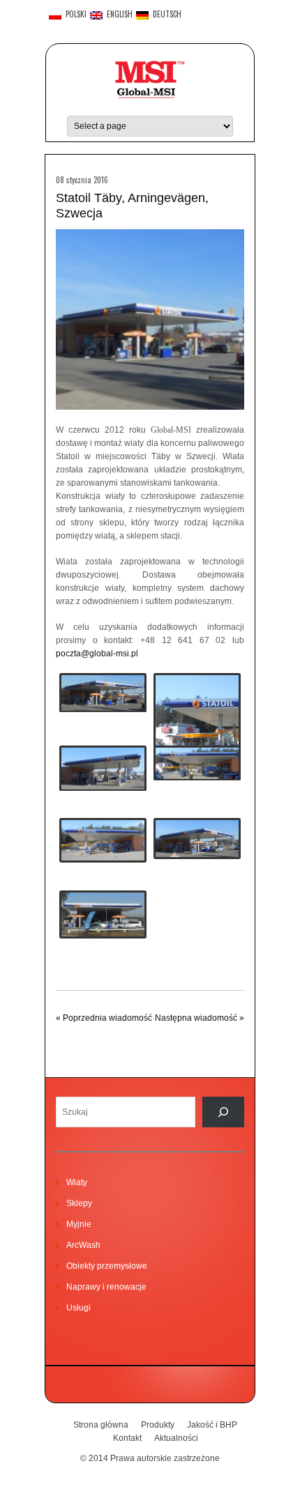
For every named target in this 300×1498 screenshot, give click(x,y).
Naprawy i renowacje (106, 1287)
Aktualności (176, 1438)
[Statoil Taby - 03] (197, 763)
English (118, 14)
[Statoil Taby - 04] (197, 724)
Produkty (157, 1425)
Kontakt (127, 1438)
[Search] (223, 1112)
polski (74, 14)
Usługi (78, 1308)
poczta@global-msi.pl (97, 653)
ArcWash (83, 1245)
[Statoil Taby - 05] (103, 840)
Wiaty (76, 1182)
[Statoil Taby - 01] (103, 692)
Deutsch (165, 14)
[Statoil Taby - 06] (197, 838)
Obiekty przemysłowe (106, 1266)
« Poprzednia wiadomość (104, 1018)
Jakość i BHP (212, 1425)
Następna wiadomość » (199, 1018)
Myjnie (78, 1224)
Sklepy (79, 1203)
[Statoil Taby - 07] (103, 914)
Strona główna (100, 1425)
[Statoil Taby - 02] (103, 768)
